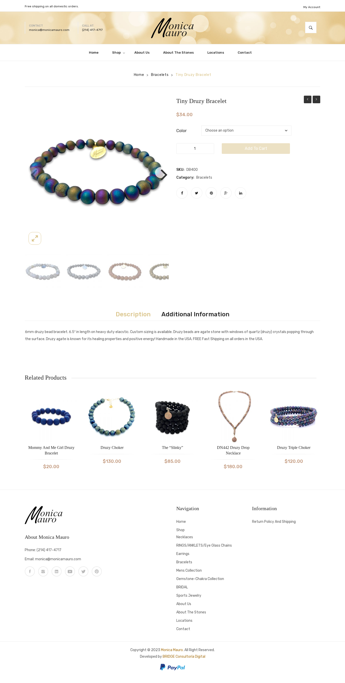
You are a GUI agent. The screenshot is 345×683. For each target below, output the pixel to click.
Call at (88, 25)
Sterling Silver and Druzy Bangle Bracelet (316, 100)
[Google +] (226, 193)
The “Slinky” (172, 447)
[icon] (30, 571)
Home (139, 75)
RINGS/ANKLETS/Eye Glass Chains (204, 545)
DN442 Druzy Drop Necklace (233, 450)
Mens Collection (189, 570)
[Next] (160, 172)
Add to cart (256, 148)
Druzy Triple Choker (293, 447)
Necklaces (184, 537)
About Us (183, 604)
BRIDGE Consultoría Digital (184, 656)
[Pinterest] (211, 193)
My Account (311, 7)
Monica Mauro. (172, 650)
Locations (184, 620)
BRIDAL (182, 587)
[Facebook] (182, 193)
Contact (36, 25)
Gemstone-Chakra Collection (200, 579)
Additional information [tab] (195, 314)
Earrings (182, 554)
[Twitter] (196, 193)
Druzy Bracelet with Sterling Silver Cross (307, 100)
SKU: (180, 170)
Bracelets (159, 75)
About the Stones (191, 612)
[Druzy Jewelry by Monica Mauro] (172, 27)
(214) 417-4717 (92, 30)
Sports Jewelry (188, 595)
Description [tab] (133, 314)
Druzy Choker (112, 447)
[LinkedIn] (240, 193)
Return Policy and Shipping (274, 522)
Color (181, 130)
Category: (185, 177)
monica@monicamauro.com (49, 30)
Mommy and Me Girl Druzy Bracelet (51, 450)
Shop (180, 530)
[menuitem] (96, 52)
